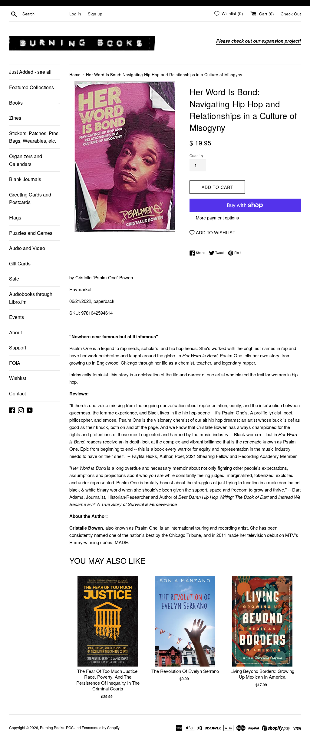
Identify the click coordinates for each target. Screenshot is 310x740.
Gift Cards (20, 263)
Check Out (291, 14)
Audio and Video (27, 248)
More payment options (217, 218)
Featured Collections (34, 87)
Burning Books (52, 727)
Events (16, 316)
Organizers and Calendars (25, 160)
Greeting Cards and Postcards (30, 198)
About (15, 332)
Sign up (95, 14)
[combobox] (44, 13)
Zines (15, 117)
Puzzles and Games (30, 232)
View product (108, 627)
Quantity (196, 155)
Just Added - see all (30, 71)
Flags (15, 217)
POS (70, 727)
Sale (14, 278)
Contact (17, 393)
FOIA (14, 362)
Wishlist (17, 378)
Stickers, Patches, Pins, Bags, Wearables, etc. (34, 137)
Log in (75, 14)
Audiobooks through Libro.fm (30, 297)
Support (17, 347)
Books (34, 102)
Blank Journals (25, 179)
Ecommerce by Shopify (101, 727)
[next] (295, 637)
